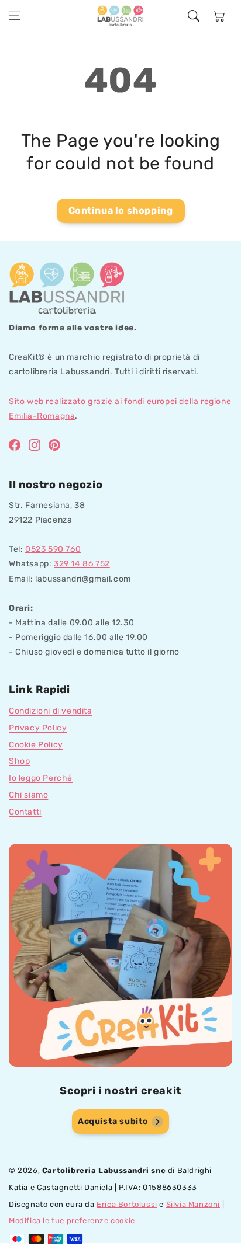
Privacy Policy (38, 728)
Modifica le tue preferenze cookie (72, 1220)
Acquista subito (113, 1121)
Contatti (25, 812)
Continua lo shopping (120, 210)
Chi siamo (28, 795)
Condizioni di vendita (50, 711)
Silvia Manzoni (193, 1204)
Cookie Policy (36, 745)
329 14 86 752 (82, 564)
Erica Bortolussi (127, 1204)
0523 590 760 (53, 549)
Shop (19, 761)
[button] (14, 16)
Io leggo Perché (41, 778)
